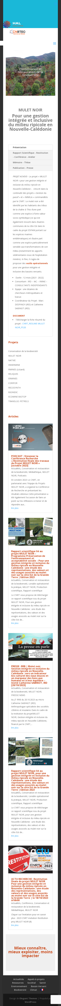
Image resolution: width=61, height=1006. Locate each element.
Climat (33, 989)
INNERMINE (14, 364)
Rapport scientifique (32, 590)
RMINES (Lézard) (16, 369)
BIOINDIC (13, 392)
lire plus (15, 508)
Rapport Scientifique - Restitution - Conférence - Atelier (30, 154)
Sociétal (31, 982)
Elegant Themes (28, 998)
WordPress (30, 1002)
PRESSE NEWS (18, 695)
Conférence (27, 903)
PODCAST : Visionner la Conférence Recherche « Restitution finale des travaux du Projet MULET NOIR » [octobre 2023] (30, 460)
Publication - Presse (23, 167)
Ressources (18, 982)
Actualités (16, 468)
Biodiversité (20, 989)
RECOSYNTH (14, 387)
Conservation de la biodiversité (23, 351)
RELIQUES (13, 374)
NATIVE (12, 360)
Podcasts (22, 475)
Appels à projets (36, 979)
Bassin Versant (38, 986)
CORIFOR (12, 383)
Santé (43, 982)
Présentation (19, 147)
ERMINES (12, 378)
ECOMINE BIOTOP (17, 396)
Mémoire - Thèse (21, 162)
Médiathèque (35, 472)
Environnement (19, 986)
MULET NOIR (14, 355)
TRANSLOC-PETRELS (18, 401)
